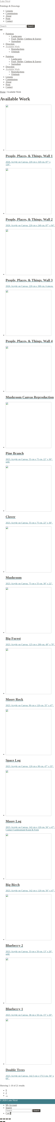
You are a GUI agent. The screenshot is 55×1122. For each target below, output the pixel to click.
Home (3, 92)
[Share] (7, 1118)
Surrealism (16, 41)
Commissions (12, 13)
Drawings (10, 44)
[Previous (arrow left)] (1, 1121)
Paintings (10, 34)
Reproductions (17, 49)
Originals (15, 51)
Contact (9, 21)
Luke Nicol (5, 1)
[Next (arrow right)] (4, 1121)
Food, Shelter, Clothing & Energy (26, 39)
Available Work (13, 46)
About (8, 16)
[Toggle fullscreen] (4, 1118)
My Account (11, 1105)
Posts (8, 18)
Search (31, 26)
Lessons (9, 11)
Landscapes (16, 36)
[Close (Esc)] (9, 1118)
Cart (8, 1113)
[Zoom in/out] (1, 1118)
